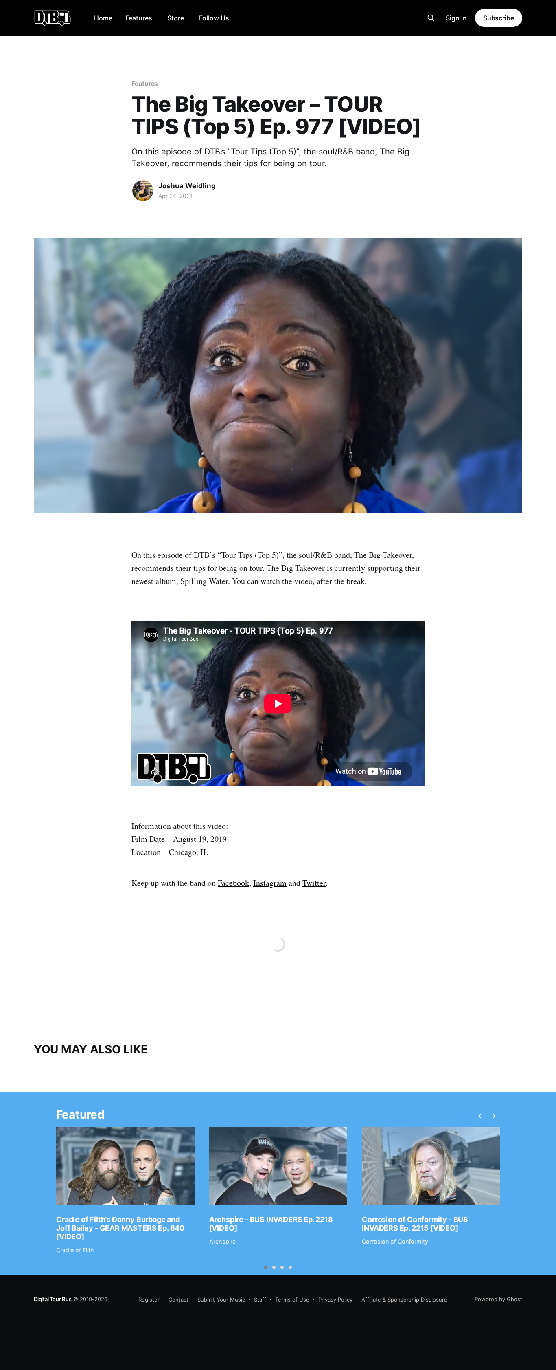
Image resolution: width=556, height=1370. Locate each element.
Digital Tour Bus (53, 1299)
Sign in (456, 18)
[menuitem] (103, 18)
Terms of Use (292, 1299)
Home (103, 18)
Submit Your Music (221, 1299)
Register (149, 1299)
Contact (178, 1299)
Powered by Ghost (498, 1299)
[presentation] (480, 1116)
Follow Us (214, 18)
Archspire (222, 1241)
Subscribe (498, 18)
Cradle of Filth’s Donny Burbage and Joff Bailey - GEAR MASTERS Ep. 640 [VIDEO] (120, 1227)
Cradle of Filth (75, 1250)
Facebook (233, 882)
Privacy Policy (335, 1299)
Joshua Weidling (187, 186)
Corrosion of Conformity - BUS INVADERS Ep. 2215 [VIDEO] (415, 1223)
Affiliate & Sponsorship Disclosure (404, 1299)
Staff (260, 1299)
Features (138, 18)
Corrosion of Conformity (395, 1241)
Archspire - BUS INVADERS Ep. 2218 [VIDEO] (271, 1223)
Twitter (314, 882)
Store (175, 18)
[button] (266, 1267)
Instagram (270, 882)
